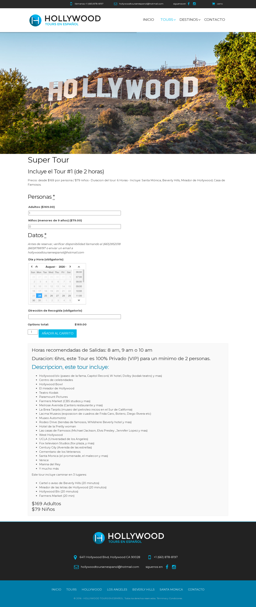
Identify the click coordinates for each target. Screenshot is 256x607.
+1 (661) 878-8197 (94, 3)
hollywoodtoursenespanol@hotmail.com (141, 3)
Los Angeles (117, 589)
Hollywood (92, 589)
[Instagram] (195, 3)
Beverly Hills (143, 589)
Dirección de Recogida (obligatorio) (55, 310)
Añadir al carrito (57, 333)
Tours (71, 589)
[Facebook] (189, 3)
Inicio (56, 589)
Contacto (196, 589)
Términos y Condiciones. (170, 598)
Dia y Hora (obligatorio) (45, 259)
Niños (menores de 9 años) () (55, 220)
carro (220, 3)
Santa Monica (171, 589)
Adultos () (41, 207)
